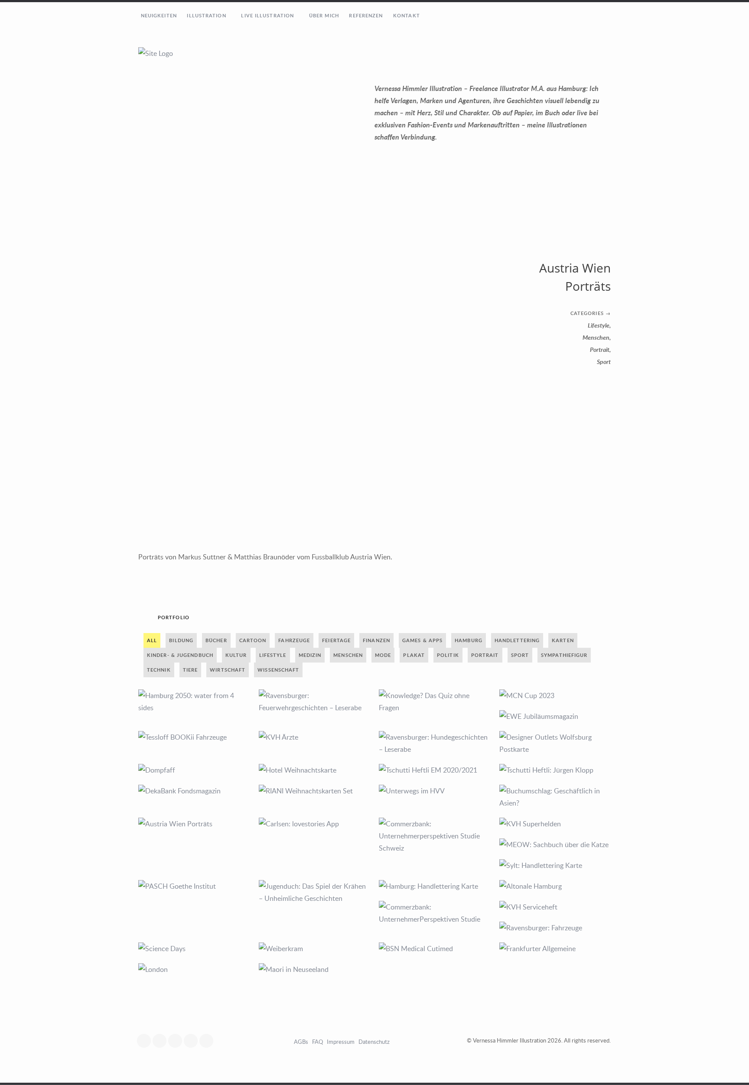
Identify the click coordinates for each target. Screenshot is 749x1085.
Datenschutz (374, 1042)
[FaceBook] (146, 1040)
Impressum (341, 1042)
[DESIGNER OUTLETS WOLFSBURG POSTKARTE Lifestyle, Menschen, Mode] (555, 743)
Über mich (324, 15)
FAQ (317, 1042)
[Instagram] (161, 1040)
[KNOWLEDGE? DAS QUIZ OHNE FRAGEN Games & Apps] (435, 701)
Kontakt (406, 15)
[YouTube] (177, 1040)
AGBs (301, 1042)
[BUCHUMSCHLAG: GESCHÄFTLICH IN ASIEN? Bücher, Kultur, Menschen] (555, 797)
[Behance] (208, 1040)
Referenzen (366, 15)
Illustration (206, 15)
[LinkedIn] (193, 1040)
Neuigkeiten (159, 15)
